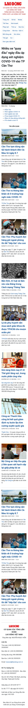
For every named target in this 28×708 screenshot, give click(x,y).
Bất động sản (7, 34)
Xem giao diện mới (9, 41)
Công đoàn (6, 31)
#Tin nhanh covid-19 (11, 120)
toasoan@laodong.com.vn (14, 662)
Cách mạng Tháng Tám (18, 294)
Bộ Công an (9, 480)
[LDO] (14, 137)
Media (20, 20)
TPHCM (4, 339)
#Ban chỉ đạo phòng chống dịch (14, 118)
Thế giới (5, 38)
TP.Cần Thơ (23, 83)
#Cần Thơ (7, 110)
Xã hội (13, 20)
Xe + (11, 38)
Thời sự (13, 27)
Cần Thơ (6, 252)
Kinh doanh (14, 23)
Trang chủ (6, 20)
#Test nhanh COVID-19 (11, 116)
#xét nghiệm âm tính (11, 114)
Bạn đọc (21, 27)
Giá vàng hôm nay (7, 383)
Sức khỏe (17, 34)
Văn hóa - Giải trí (17, 31)
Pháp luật (6, 27)
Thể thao (6, 23)
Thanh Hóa (5, 432)
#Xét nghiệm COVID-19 (12, 112)
